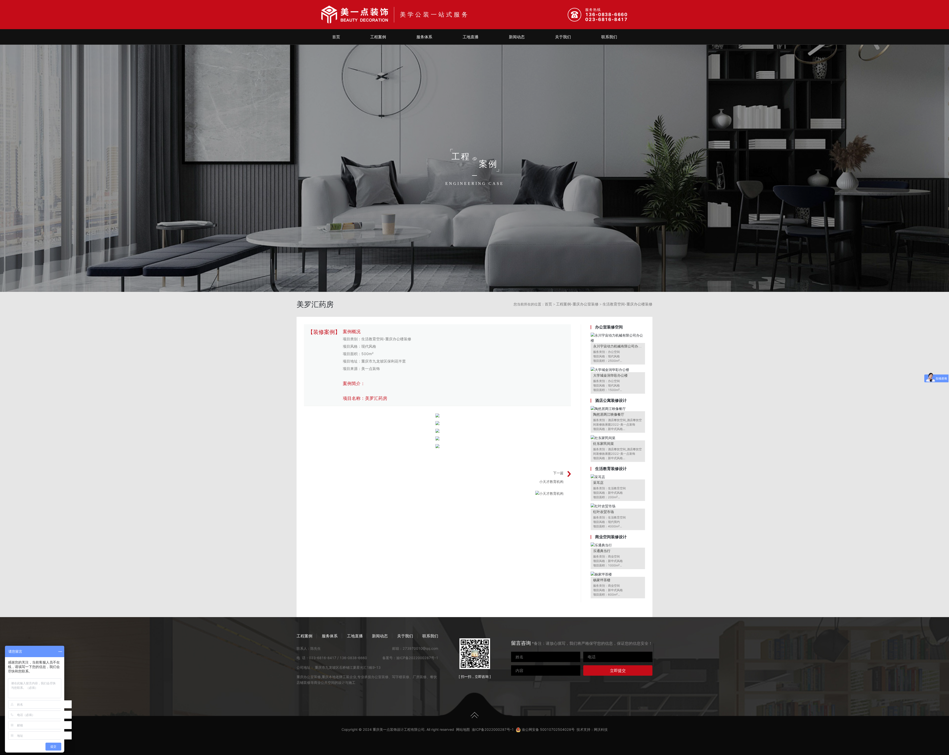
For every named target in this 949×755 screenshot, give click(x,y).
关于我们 (563, 36)
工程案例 (378, 36)
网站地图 (463, 729)
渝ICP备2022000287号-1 (417, 658)
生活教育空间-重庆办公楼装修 (627, 304)
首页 (336, 36)
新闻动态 (517, 36)
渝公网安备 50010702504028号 (548, 729)
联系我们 (609, 36)
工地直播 (470, 36)
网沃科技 (601, 729)
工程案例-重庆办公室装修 (577, 304)
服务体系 (424, 36)
